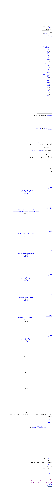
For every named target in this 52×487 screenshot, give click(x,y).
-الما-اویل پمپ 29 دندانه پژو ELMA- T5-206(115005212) (26, 253)
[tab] (25, 151)
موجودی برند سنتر (46, 51)
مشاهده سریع (50, 207)
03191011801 (27, 2)
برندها (50, 115)
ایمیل (51, 168)
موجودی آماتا (47, 52)
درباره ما (49, 419)
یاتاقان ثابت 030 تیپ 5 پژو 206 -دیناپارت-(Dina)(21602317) (43, 426)
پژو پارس (48, 61)
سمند (48, 66)
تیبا (48, 58)
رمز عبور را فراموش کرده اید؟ (48, 33)
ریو (48, 94)
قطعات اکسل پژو (31, 150)
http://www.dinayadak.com (37, 482)
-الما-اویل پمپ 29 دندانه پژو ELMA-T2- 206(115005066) (26, 277)
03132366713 (20, 2)
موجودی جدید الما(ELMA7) (16, 211)
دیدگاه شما (50, 165)
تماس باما (49, 420)
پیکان (48, 56)
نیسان (48, 59)
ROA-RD (48, 72)
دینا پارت (48, 45)
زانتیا (48, 71)
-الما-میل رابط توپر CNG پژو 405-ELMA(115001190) (44, 128)
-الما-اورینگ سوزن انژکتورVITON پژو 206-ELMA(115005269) (26, 190)
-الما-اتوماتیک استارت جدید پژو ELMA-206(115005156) (26, 338)
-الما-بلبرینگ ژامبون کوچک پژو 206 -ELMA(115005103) (26, 209)
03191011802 (23, 2)
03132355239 (16, 2)
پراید (48, 65)
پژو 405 (48, 53)
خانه (51, 115)
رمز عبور (50, 30)
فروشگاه (49, 418)
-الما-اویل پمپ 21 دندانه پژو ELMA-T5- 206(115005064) (26, 233)
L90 (48, 57)
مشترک (48, 69)
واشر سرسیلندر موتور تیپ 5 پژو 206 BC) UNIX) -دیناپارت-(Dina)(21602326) (40, 427)
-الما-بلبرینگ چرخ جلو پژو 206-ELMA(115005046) (26, 297)
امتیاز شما (50, 160)
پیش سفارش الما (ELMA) (36, 150)
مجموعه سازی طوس (46, 48)
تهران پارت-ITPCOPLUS (46, 46)
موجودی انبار (22, 211)
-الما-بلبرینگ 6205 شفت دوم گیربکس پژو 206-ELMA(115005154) (26, 317)
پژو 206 (48, 54)
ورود (51, 32)
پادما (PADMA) (47, 47)
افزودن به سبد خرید (46, 147)
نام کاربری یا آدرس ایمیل (48, 29)
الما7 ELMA (47, 115)
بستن (51, 477)
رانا (48, 62)
